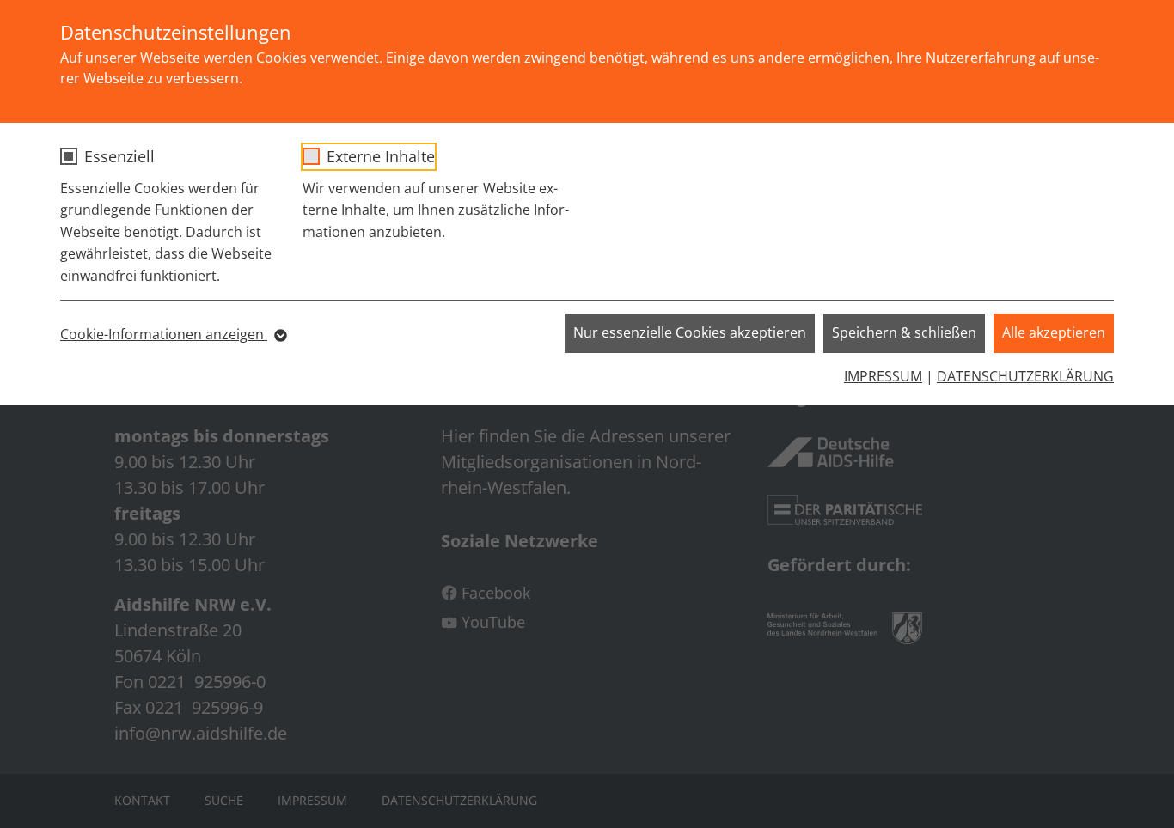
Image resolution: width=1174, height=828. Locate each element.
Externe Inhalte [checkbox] (381, 156)
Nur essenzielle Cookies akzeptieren (689, 332)
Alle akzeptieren (1053, 332)
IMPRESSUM (883, 376)
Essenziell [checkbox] (119, 156)
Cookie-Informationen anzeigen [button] (163, 334)
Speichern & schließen (904, 332)
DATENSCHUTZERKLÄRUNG (1025, 376)
